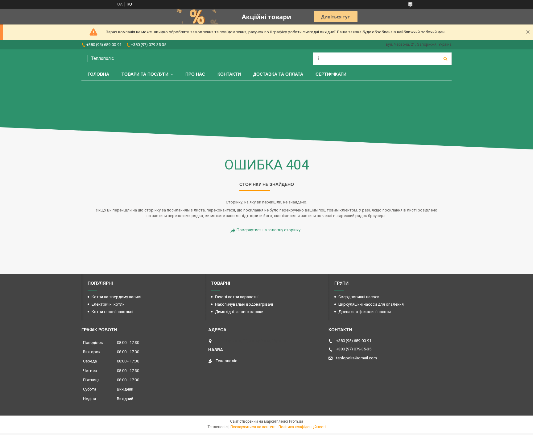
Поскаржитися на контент (253, 427)
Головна (98, 74)
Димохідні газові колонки (239, 311)
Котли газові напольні (112, 311)
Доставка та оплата (278, 74)
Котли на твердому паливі (116, 297)
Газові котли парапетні (236, 297)
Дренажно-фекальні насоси (364, 311)
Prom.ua (296, 421)
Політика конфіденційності (302, 427)
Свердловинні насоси (358, 297)
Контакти (229, 74)
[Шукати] (445, 58)
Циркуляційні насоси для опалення (371, 304)
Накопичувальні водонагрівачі (244, 304)
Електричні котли (108, 304)
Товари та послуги (145, 74)
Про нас (195, 74)
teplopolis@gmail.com (356, 358)
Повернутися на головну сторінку (268, 230)
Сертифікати (331, 74)
